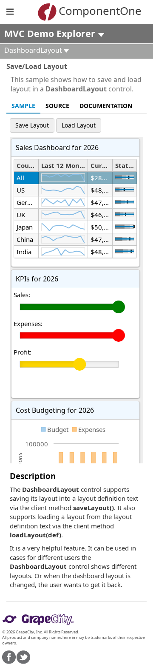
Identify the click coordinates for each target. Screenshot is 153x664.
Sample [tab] (23, 106)
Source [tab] (57, 106)
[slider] (124, 177)
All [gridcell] (20, 177)
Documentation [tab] (105, 106)
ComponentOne (89, 10)
